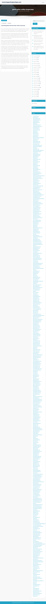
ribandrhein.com (35, 273)
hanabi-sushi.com (36, 513)
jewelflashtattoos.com (36, 155)
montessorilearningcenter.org (37, 551)
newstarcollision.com (36, 250)
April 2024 (35, 96)
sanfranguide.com (36, 310)
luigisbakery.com (35, 512)
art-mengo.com (35, 373)
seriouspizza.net (35, 438)
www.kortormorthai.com (37, 485)
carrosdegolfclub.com (36, 197)
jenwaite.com (35, 569)
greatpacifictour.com (36, 414)
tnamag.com (35, 443)
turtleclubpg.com (35, 413)
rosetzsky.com (35, 347)
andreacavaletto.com (36, 286)
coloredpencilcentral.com (37, 211)
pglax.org (34, 395)
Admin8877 (4, 23)
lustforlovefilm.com (36, 338)
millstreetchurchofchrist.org (37, 560)
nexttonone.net (35, 467)
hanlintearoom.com (36, 566)
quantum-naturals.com (36, 550)
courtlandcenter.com (36, 418)
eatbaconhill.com (35, 136)
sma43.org (34, 503)
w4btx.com (34, 245)
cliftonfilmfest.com (36, 212)
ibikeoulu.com (35, 358)
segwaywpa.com (35, 448)
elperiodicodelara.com (36, 118)
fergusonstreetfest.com (37, 552)
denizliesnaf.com (35, 433)
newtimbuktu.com (36, 133)
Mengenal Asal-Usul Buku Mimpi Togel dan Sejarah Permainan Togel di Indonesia (38, 37)
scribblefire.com (35, 282)
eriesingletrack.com (36, 235)
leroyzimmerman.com (36, 571)
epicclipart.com (35, 160)
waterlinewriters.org (36, 452)
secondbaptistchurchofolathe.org (38, 580)
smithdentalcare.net (36, 592)
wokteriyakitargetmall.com (37, 258)
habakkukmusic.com (36, 466)
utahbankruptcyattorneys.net (37, 217)
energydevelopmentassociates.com (38, 198)
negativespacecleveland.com (37, 396)
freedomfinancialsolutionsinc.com (38, 481)
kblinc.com (34, 234)
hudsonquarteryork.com (37, 538)
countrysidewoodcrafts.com (37, 145)
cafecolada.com (35, 305)
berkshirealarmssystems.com (37, 227)
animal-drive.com (35, 442)
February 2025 (36, 78)
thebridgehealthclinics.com (37, 451)
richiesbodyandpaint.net (37, 119)
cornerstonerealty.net (36, 522)
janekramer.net (35, 371)
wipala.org (34, 291)
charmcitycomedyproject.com (37, 354)
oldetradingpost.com (36, 188)
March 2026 (36, 61)
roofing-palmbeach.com (37, 207)
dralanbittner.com (35, 230)
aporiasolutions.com (36, 447)
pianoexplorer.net (35, 527)
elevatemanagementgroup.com (38, 570)
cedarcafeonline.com (36, 127)
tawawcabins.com (36, 222)
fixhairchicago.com (36, 432)
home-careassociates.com (37, 284)
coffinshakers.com (36, 359)
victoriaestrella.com (36, 415)
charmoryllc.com (35, 311)
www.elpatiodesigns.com (37, 537)
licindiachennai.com (36, 121)
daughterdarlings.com (36, 122)
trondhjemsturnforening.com (37, 545)
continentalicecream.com (37, 329)
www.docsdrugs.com (36, 494)
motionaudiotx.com (36, 585)
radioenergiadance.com (36, 169)
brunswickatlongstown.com (37, 368)
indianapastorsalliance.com (37, 428)
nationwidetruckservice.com (37, 411)
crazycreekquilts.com (36, 330)
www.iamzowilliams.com (37, 524)
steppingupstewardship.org (37, 508)
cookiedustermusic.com (37, 405)
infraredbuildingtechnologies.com (38, 194)
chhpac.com (35, 583)
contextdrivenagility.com (37, 357)
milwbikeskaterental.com (37, 391)
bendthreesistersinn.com (37, 401)
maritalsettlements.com (37, 390)
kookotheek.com (35, 170)
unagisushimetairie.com (36, 154)
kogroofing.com (35, 166)
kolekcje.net (35, 274)
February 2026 (36, 63)
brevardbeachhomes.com (37, 202)
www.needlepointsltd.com (37, 498)
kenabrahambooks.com (36, 334)
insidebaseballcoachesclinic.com (38, 557)
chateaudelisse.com (36, 174)
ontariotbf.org (35, 147)
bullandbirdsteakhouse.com (37, 499)
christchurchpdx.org (36, 333)
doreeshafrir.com (35, 353)
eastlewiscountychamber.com (37, 319)
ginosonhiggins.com (36, 387)
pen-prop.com (35, 472)
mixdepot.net (35, 518)
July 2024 (35, 91)
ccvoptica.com (35, 509)
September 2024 (36, 87)
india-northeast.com (36, 206)
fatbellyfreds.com (36, 536)
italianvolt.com (35, 226)
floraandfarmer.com (36, 199)
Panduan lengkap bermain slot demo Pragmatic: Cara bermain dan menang (39, 48)
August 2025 (36, 70)
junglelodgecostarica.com (37, 381)
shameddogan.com (36, 453)
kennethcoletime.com (36, 366)
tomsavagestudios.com (36, 267)
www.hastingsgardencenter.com (38, 526)
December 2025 (36, 67)
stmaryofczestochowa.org (37, 361)
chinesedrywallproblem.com (37, 400)
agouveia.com (35, 579)
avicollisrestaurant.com (36, 420)
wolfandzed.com (35, 514)
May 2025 (35, 72)
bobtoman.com (35, 164)
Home (43, 2)
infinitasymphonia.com (36, 340)
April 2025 (35, 74)
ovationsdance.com (36, 272)
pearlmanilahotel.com (36, 161)
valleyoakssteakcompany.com (37, 429)
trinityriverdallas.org (36, 278)
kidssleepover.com (36, 138)
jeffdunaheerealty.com (36, 479)
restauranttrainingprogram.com (38, 263)
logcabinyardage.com (36, 458)
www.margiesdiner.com (36, 495)
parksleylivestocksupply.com (37, 287)
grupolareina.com (35, 184)
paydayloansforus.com (36, 141)
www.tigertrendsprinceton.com (38, 474)
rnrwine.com (35, 575)
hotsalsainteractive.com (37, 124)
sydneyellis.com (35, 260)
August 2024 (36, 89)
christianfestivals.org (36, 382)
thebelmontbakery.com (36, 142)
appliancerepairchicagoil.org (37, 146)
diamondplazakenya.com (37, 546)
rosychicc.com (35, 293)
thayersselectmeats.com (37, 446)
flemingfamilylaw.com (36, 574)
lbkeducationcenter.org (36, 277)
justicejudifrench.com (36, 362)
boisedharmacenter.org (36, 288)
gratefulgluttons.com (36, 298)
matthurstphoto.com (36, 555)
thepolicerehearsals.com (37, 316)
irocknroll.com (35, 218)
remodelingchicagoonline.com (37, 504)
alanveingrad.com (35, 386)
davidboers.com (35, 460)
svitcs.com (34, 437)
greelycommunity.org (36, 344)
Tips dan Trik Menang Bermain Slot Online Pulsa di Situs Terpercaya (39, 32)
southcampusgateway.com (37, 173)
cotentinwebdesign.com (37, 187)
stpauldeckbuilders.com (37, 490)
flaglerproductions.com (36, 326)
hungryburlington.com (36, 367)
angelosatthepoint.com (36, 427)
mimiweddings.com (36, 589)
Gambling (9, 23)
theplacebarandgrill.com (37, 423)
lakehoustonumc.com (36, 465)
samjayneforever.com (36, 554)
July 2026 (35, 57)
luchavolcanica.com (36, 409)
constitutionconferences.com (37, 434)
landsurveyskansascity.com (37, 489)
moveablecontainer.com (37, 183)
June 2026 (35, 59)
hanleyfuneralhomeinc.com (37, 241)
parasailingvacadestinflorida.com (38, 561)
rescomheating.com (36, 588)
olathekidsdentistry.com (37, 240)
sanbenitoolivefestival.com (37, 302)
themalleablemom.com (36, 364)
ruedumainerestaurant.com (37, 345)
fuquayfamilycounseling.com (37, 578)
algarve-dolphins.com (36, 385)
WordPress (20, 602)
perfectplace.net (35, 279)
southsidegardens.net (36, 528)
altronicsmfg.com (35, 135)
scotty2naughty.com (36, 352)
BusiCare (27, 602)
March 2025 (36, 76)
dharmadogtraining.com (36, 584)
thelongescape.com (36, 378)
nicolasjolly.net (35, 339)
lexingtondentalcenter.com (37, 259)
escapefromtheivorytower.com (38, 203)
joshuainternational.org (36, 470)
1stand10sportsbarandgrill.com (38, 244)
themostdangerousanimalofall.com (38, 315)
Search (35, 23)
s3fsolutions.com (35, 201)
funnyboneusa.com (36, 404)
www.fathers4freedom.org (37, 475)
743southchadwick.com (36, 204)
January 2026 (36, 65)
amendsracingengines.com (37, 484)
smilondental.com (36, 249)
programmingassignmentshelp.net (38, 137)
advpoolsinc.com (35, 425)
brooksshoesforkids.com (37, 444)
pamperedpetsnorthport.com (37, 236)
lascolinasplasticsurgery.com (37, 500)
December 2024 (36, 81)
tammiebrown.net (36, 376)
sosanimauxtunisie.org (36, 165)
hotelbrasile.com (35, 179)
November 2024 (36, 83)
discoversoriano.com (36, 306)
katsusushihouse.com (36, 343)
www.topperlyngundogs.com (11, 2)
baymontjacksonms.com (37, 392)
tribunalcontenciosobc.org (37, 320)
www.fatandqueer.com (36, 486)
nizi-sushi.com (35, 372)
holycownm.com (35, 410)
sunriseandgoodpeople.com (37, 399)
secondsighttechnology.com (37, 253)
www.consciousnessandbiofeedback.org (39, 523)
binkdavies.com (35, 331)
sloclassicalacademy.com (37, 321)
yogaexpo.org (35, 283)
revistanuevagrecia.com (36, 349)
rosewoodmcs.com (36, 519)
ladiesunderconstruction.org (37, 189)
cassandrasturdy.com (36, 301)
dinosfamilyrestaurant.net (37, 193)
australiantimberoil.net (36, 192)
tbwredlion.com (35, 547)
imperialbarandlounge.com (37, 213)
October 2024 (36, 85)
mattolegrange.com (36, 380)
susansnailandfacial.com (37, 471)
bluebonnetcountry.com (37, 159)
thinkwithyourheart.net (36, 216)
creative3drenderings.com (37, 456)
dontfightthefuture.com (36, 208)
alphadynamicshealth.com (37, 564)
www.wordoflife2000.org (37, 220)
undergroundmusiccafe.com (37, 593)
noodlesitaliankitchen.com (37, 151)
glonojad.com (35, 348)
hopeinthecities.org (36, 297)
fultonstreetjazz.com (36, 180)
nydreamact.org (35, 152)
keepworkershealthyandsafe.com (38, 150)
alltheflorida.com (35, 556)
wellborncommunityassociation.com (39, 175)
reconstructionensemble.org (37, 406)
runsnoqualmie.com (36, 493)
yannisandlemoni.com (36, 231)
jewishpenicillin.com (36, 265)
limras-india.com (35, 117)
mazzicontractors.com (36, 531)
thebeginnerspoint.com (36, 307)
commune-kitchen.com (36, 335)
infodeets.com (35, 123)
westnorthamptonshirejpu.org (37, 178)
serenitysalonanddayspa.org (37, 126)
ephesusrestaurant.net (36, 533)
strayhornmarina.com (36, 325)
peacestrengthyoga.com (37, 480)
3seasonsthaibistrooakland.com (38, 281)
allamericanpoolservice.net (37, 264)
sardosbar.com (35, 225)
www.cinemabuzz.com (36, 517)
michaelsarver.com (36, 254)
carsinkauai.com (35, 559)
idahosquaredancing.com (37, 221)
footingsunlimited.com (36, 491)
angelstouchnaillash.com (37, 246)
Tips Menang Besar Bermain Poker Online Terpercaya (13, 25)
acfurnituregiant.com (36, 128)
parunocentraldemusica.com (37, 542)
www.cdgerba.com (36, 541)
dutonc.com (35, 377)
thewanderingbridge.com (37, 363)
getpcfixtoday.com (36, 156)
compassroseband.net (36, 439)
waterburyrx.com (35, 424)
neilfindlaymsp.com (36, 419)
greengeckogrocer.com (36, 255)
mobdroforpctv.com (36, 300)
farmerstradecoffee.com (37, 457)
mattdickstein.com (36, 462)
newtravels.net (35, 140)
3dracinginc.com (35, 312)
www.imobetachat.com (36, 461)
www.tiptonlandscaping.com (37, 507)
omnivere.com (35, 131)
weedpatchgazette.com (36, 232)
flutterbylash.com (35, 565)
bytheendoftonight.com (36, 296)
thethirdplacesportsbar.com (37, 532)
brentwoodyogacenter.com (37, 505)
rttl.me (34, 587)
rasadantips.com (35, 132)
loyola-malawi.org (36, 292)
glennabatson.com (36, 324)
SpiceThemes (31, 602)
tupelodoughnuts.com (36, 239)
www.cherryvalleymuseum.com (38, 185)
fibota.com (34, 540)
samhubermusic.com (36, 594)
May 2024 (35, 94)
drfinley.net (35, 573)
